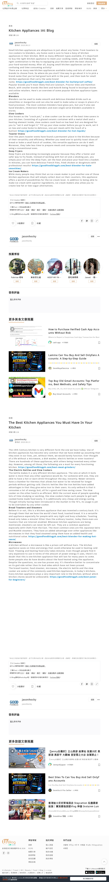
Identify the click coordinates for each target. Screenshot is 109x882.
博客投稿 (32, 862)
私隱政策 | (32, 873)
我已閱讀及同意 (88, 879)
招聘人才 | (41, 873)
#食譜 (82, 845)
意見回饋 (32, 858)
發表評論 (15, 299)
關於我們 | (6, 873)
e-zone (49, 870)
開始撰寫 (101, 3)
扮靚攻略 (51, 210)
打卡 (22, 210)
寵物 (44, 210)
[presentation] (9, 267)
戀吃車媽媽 (73, 277)
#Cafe (88, 845)
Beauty (29, 870)
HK (23, 870)
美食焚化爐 (36, 277)
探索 (52, 8)
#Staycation (97, 845)
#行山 (71, 845)
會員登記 (90, 3)
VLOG (89, 8)
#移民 (65, 848)
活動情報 (60, 210)
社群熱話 (25, 8)
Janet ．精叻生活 (92, 277)
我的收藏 (49, 851)
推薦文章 (59, 8)
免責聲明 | (15, 873)
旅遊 (27, 210)
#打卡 (77, 845)
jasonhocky (21, 42)
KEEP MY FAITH (54, 277)
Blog (42, 870)
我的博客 (49, 858)
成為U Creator (39, 8)
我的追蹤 (49, 855)
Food (36, 870)
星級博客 (69, 8)
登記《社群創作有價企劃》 (35, 203)
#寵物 (65, 845)
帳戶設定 (49, 848)
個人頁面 (49, 845)
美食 (95, 8)
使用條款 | (24, 873)
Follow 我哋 (55, 214)
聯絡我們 (49, 873)
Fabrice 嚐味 (17, 277)
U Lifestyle (7, 870)
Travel (17, 870)
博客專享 (78, 8)
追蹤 (96, 44)
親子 (38, 210)
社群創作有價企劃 (10, 8)
